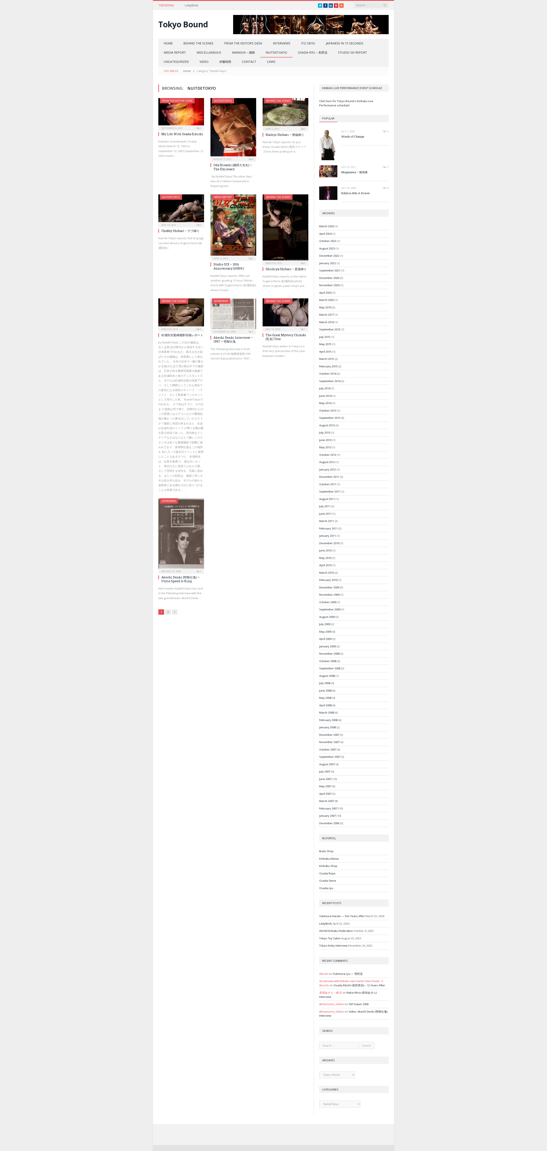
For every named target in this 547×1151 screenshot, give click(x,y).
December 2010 (329, 543)
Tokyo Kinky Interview (333, 945)
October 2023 (327, 241)
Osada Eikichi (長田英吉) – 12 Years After (359, 985)
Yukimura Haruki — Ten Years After (342, 916)
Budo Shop (326, 851)
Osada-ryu (326, 888)
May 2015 (325, 344)
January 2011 (327, 536)
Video (204, 62)
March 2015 (326, 359)
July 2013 (324, 432)
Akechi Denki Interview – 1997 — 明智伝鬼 (233, 339)
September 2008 (329, 668)
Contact (249, 62)
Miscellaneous (209, 52)
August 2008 (327, 676)
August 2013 (327, 425)
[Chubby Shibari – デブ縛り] (181, 209)
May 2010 (325, 558)
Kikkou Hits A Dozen (355, 193)
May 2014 (325, 403)
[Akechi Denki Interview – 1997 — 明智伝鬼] (233, 314)
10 (387, 187)
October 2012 (327, 455)
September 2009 (329, 609)
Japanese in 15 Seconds (344, 43)
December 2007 (329, 735)
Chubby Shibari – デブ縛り (180, 231)
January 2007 (327, 816)
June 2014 (325, 396)
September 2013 (329, 418)
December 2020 (329, 278)
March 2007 (326, 801)
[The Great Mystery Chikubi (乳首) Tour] (285, 313)
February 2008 (328, 720)
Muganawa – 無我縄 (354, 172)
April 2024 (325, 234)
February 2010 (328, 580)
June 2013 (325, 440)
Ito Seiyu (308, 43)
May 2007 (325, 786)
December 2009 (329, 587)
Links (271, 62)
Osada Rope (327, 873)
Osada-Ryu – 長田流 (312, 52)
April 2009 (325, 639)
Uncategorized (176, 62)
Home (168, 43)
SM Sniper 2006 (359, 1004)
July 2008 (324, 683)
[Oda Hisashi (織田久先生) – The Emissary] (233, 128)
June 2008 (325, 690)
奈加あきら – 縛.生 (330, 992)
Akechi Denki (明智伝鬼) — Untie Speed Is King (180, 579)
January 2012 (327, 469)
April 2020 (325, 293)
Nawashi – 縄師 (243, 52)
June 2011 (325, 514)
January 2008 (327, 727)
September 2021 (329, 270)
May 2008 (325, 698)
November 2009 (329, 595)
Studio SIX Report (352, 52)
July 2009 (324, 624)
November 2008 (329, 653)
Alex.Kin (323, 974)
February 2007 (328, 808)
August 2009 (327, 617)
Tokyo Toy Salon (330, 938)
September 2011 (329, 491)
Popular (328, 118)
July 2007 (324, 771)
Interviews (281, 43)
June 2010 (325, 550)
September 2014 (329, 381)
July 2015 (324, 337)
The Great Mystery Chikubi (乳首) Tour (286, 337)
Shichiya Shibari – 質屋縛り (286, 269)
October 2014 (327, 373)
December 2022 (329, 256)
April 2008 (325, 705)
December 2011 (329, 477)
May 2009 (325, 631)
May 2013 (325, 447)
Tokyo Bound (183, 24)
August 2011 (327, 499)
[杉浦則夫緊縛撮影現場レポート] (181, 313)
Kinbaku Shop (328, 866)
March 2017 (326, 315)
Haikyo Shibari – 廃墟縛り (285, 135)
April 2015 (325, 351)
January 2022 (327, 263)
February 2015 (328, 366)
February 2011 (328, 528)
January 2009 (327, 646)
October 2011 (327, 484)
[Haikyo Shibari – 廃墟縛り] (285, 113)
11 (387, 167)
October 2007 (327, 749)
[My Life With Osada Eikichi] (181, 113)
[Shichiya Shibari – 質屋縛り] (285, 228)
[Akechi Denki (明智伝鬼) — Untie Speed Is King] (181, 534)
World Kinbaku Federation (336, 931)
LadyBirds (191, 5)
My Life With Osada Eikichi (182, 134)
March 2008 (326, 712)
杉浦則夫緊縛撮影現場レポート (182, 335)
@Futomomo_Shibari (331, 1004)
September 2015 (329, 329)
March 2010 (326, 573)
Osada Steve (327, 881)
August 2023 (327, 248)
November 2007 (329, 742)
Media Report (175, 52)
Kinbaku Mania (329, 859)
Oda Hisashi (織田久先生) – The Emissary (232, 167)
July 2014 (324, 388)
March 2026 (326, 226)
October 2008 (327, 661)
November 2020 (329, 285)
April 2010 (325, 565)
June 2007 (325, 779)
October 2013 (327, 410)
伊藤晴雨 (225, 62)
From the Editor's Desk (177, 101)
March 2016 (326, 322)
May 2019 (325, 307)
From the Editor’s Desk (243, 43)
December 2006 (329, 823)
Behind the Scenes (198, 43)
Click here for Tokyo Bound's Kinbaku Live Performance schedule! (346, 103)
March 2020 (326, 300)
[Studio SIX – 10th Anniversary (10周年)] (233, 226)
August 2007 (327, 764)
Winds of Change (352, 136)
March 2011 (326, 521)
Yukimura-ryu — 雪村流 (348, 974)
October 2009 (327, 602)
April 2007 (325, 794)
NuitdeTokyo (276, 52)
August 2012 (327, 462)
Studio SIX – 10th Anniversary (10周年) (228, 266)
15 (387, 131)
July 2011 (324, 506)
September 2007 (329, 757)
